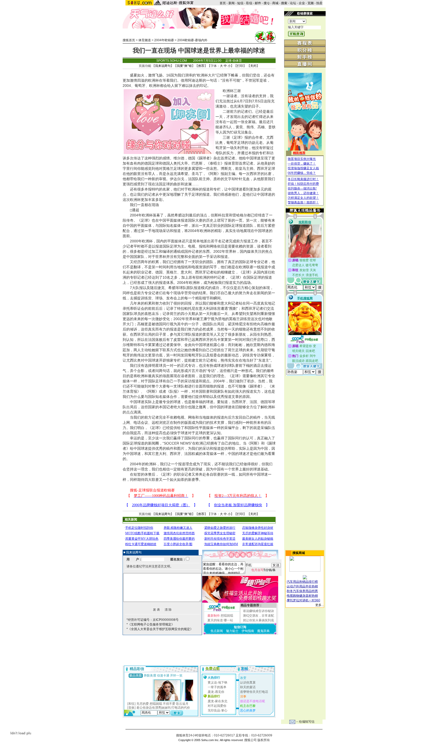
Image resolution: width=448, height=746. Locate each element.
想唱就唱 (227, 615)
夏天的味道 (215, 620)
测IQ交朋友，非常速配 (258, 615)
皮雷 (177, 339)
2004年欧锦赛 (164, 40)
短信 (240, 3)
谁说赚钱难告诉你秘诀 (258, 611)
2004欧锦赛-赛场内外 (192, 40)
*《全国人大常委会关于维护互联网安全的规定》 (160, 629)
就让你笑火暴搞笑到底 (258, 620)
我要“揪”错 (184, 66)
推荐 (201, 66)
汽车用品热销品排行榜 (302, 581)
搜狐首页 (129, 40)
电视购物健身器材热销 (302, 595)
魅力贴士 (232, 631)
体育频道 (144, 40)
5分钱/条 (263, 570)
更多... (319, 605)
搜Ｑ (267, 3)
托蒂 (130, 308)
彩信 (249, 3)
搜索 (284, 3)
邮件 (258, 3)
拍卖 (319, 3)
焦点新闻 (217, 631)
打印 (240, 66)
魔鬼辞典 (263, 631)
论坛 (293, 3)
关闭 (253, 66)
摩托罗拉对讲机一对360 (303, 600)
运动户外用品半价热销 (302, 586)
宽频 (310, 3)
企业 (302, 3)
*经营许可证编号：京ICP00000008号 (153, 620)
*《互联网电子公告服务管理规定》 (150, 624)
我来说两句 (163, 66)
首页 (223, 3)
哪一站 (228, 620)
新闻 (231, 3)
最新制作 (213, 615)
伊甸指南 (248, 631)
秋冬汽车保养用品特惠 (302, 591)
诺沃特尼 (235, 324)
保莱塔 (266, 355)
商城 (275, 3)
